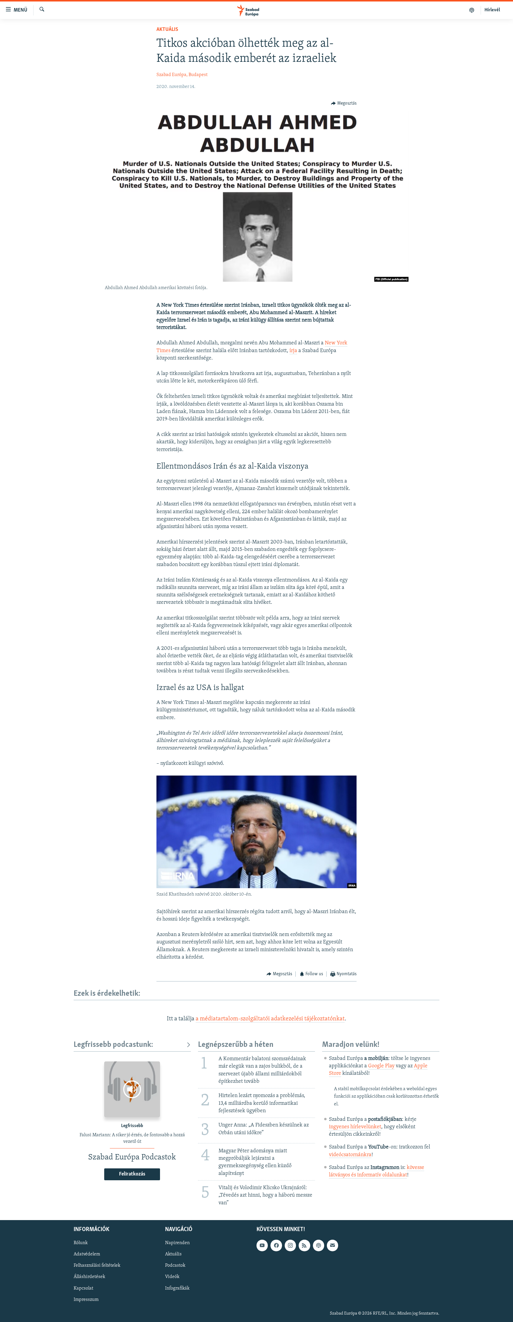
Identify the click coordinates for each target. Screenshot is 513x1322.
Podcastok (175, 1265)
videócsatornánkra (350, 1155)
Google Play (381, 1066)
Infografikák (177, 1288)
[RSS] (304, 1245)
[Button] (344, 103)
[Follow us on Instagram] (290, 1245)
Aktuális (167, 29)
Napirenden (177, 1243)
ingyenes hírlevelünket (355, 1127)
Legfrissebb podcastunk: (113, 1045)
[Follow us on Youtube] (262, 1245)
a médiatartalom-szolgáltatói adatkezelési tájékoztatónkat (270, 1019)
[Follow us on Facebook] (276, 1245)
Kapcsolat (83, 1288)
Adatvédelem (87, 1254)
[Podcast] (318, 1245)
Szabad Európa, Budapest (182, 75)
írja (293, 351)
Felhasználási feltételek (97, 1265)
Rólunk (81, 1243)
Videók (172, 1276)
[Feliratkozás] (332, 1245)
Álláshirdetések (89, 1276)
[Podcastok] (472, 10)
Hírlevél (492, 10)
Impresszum (86, 1299)
